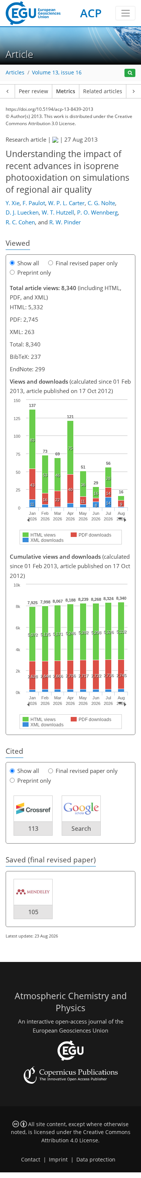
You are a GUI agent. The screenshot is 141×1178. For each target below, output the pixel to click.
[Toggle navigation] (125, 13)
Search (81, 828)
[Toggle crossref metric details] (33, 808)
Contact (30, 1159)
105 (33, 912)
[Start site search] (129, 73)
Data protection (95, 1159)
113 (33, 828)
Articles (15, 72)
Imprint (58, 1159)
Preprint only (34, 272)
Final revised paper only (87, 263)
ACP (91, 13)
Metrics (65, 91)
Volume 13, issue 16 (57, 72)
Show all (28, 263)
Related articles (102, 91)
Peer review (33, 91)
